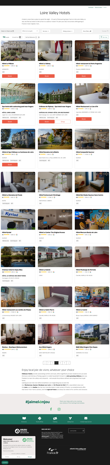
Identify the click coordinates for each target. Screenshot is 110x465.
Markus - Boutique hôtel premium (14, 347)
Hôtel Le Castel (81, 310)
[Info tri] (39, 37)
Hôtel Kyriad (6, 232)
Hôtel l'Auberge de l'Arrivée (86, 270)
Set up (18, 457)
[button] (4, 462)
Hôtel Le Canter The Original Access (52, 232)
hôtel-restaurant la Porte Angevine (89, 63)
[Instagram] (59, 409)
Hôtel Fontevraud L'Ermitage (49, 195)
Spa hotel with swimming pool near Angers (17, 106)
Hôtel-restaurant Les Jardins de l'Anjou (16, 310)
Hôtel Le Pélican (8, 63)
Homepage (90, 7)
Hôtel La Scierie (44, 270)
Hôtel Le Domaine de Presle (12, 195)
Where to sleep (98, 7)
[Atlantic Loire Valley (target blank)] (78, 449)
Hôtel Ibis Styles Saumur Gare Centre (89, 195)
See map (105, 37)
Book (10, 76)
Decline (7, 457)
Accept (30, 457)
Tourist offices (39, 421)
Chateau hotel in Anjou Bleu (12, 270)
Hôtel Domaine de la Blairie (49, 152)
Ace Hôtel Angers (45, 347)
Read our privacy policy (8, 450)
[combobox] (30, 31)
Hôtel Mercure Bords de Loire (86, 232)
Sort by (30, 37)
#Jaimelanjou (80, 403)
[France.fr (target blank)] (52, 451)
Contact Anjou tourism (86, 421)
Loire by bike (73, 430)
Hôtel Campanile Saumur (85, 152)
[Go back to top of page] (106, 461)
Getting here (70, 421)
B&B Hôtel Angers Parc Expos (86, 347)
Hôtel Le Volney (44, 63)
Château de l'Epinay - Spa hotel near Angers (55, 106)
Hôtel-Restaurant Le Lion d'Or (87, 106)
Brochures (24, 421)
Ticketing (55, 421)
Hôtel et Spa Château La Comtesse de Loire (18, 152)
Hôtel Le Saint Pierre (46, 310)
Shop (63, 121)
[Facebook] (51, 409)
